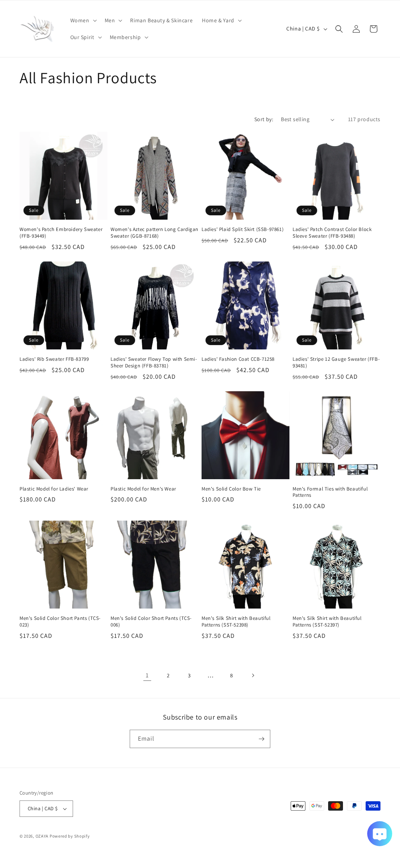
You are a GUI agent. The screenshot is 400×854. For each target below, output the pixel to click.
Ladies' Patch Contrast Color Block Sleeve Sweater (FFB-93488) (332, 232)
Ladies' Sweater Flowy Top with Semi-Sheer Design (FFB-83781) (154, 362)
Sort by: (263, 119)
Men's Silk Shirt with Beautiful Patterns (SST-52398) (236, 621)
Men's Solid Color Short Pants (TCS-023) (60, 621)
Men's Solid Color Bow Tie (231, 489)
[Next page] (252, 675)
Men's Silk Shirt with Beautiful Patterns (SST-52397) (327, 621)
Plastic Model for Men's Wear (143, 489)
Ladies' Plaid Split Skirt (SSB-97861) (243, 229)
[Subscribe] (261, 739)
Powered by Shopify (70, 836)
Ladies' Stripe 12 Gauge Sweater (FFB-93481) (336, 362)
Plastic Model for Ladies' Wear (54, 489)
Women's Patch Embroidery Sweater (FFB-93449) (61, 232)
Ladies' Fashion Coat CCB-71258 (238, 359)
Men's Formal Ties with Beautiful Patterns (330, 492)
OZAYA (42, 836)
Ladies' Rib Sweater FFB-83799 (54, 359)
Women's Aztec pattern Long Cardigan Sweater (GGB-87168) (154, 232)
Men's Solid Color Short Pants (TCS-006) (151, 621)
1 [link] (147, 675)
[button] (83, 20)
